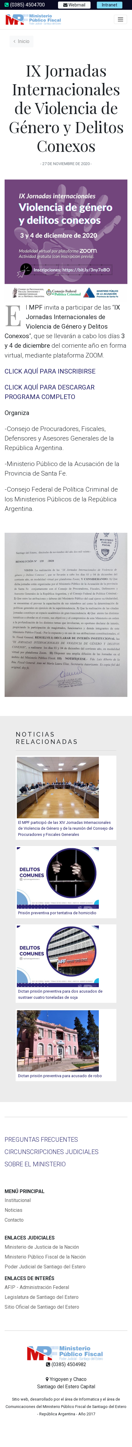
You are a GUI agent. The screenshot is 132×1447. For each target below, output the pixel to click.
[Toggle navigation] (120, 19)
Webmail (76, 4)
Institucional (18, 1200)
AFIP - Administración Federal (37, 1287)
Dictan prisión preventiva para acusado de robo (60, 1075)
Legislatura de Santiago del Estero (42, 1297)
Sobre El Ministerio (35, 1164)
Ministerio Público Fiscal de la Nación (45, 1257)
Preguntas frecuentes (41, 1139)
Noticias (13, 1210)
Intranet (109, 4)
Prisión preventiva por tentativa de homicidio (57, 913)
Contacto (14, 1220)
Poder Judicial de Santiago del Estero (45, 1267)
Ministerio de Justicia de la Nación (42, 1247)
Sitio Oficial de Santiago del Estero (42, 1307)
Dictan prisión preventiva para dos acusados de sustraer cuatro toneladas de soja (60, 994)
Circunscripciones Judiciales (52, 1152)
